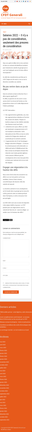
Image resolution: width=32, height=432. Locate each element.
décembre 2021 (4, 414)
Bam (9, 429)
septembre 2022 (4, 394)
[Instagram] (22, 1)
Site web (5, 275)
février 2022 (3, 408)
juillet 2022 (3, 397)
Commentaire (7, 238)
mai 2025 (2, 342)
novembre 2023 (4, 362)
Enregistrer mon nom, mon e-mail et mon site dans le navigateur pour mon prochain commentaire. (16, 285)
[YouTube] (17, 1)
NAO (11, 220)
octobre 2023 (4, 365)
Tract (4, 32)
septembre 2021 (4, 420)
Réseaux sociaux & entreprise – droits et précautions (15, 322)
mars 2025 (3, 347)
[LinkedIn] (24, 1)
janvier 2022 (3, 411)
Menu (5, 24)
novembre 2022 (4, 388)
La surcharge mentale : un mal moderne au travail (14, 330)
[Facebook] (15, 1)
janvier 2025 (3, 353)
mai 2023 (2, 371)
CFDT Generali (11, 15)
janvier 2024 (3, 359)
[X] (19, 1)
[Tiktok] (26, 1)
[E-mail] (30, 1)
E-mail (5, 268)
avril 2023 (3, 373)
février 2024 (3, 356)
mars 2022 (3, 405)
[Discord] (28, 1)
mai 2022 (2, 402)
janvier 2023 (3, 382)
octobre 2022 (4, 391)
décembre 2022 (4, 385)
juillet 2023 (3, 368)
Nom (4, 260)
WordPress (4, 429)
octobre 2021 (4, 417)
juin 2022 (2, 399)
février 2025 (3, 350)
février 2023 (3, 379)
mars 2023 (3, 376)
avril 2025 (3, 345)
